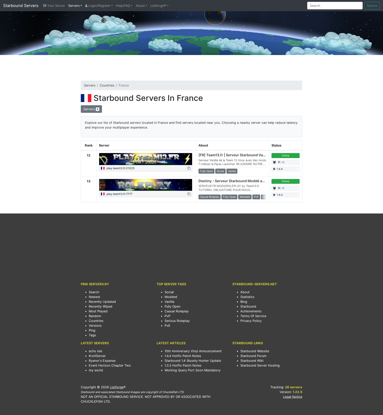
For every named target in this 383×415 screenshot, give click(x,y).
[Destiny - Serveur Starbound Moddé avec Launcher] (145, 185)
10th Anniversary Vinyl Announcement (193, 351)
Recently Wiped (100, 306)
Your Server (55, 6)
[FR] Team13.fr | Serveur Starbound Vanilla (234, 155)
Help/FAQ (123, 6)
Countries (107, 85)
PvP (167, 316)
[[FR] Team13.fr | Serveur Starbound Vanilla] (145, 159)
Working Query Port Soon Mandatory (193, 370)
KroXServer (97, 356)
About (140, 6)
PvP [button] (256, 196)
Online (285, 155)
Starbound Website (254, 351)
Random (95, 316)
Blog (243, 302)
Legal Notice (292, 397)
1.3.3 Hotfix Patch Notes (183, 365)
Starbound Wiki (252, 361)
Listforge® (158, 6)
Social (169, 292)
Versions (95, 325)
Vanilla (169, 302)
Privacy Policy (251, 321)
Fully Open (172, 306)
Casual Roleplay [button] (209, 196)
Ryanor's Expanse (102, 361)
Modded (171, 297)
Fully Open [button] (206, 171)
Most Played (98, 311)
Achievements (251, 311)
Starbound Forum (253, 356)
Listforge (116, 387)
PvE (167, 325)
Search (372, 6)
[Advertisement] (191, 69)
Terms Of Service (253, 316)
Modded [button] (245, 196)
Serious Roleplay (177, 321)
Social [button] (220, 171)
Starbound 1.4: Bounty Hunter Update (193, 361)
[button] (189, 168)
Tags (92, 335)
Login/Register (98, 6)
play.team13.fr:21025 (120, 168)
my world (96, 370)
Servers (74, 6)
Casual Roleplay (177, 311)
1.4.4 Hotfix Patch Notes (183, 356)
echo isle (95, 351)
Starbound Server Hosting (260, 365)
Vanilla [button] (232, 171)
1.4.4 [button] (280, 168)
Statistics (247, 297)
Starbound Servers (20, 5)
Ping (92, 330)
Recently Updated (102, 302)
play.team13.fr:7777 (119, 194)
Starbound (248, 306)
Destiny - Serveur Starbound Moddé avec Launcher (241, 181)
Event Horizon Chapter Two (110, 365)
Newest (94, 297)
